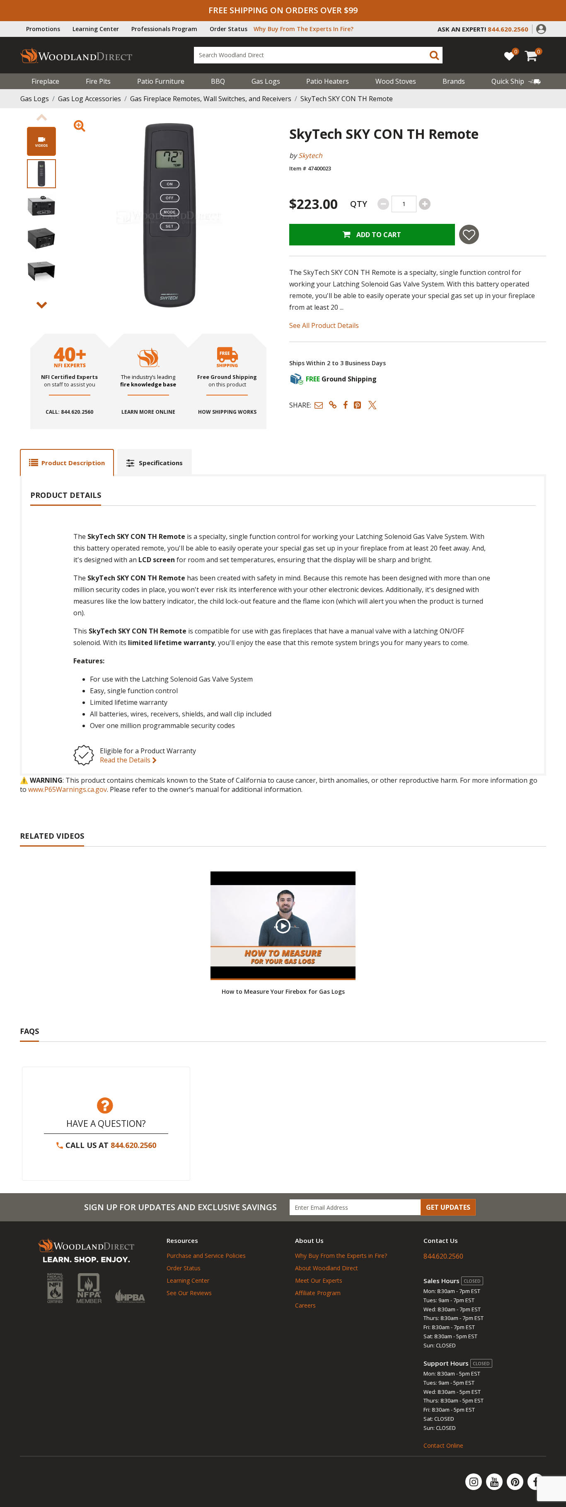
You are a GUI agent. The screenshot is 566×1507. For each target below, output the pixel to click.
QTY (358, 203)
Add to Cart (378, 234)
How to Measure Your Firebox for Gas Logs (283, 991)
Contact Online (443, 1445)
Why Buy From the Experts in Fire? (341, 1255)
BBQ (218, 81)
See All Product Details (324, 325)
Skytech (310, 155)
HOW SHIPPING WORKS (227, 412)
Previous (41, 117)
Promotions (43, 29)
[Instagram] (474, 1482)
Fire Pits (98, 81)
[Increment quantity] (424, 204)
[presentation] (41, 174)
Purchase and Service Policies (206, 1255)
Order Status (228, 29)
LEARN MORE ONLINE (148, 412)
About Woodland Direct (326, 1268)
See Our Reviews (189, 1293)
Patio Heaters (327, 81)
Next (41, 305)
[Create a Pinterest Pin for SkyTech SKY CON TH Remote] (358, 404)
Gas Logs (266, 81)
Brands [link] (454, 81)
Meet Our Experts (318, 1280)
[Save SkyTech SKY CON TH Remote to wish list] (469, 234)
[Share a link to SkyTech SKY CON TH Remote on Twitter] (372, 404)
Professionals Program (164, 29)
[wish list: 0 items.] (509, 56)
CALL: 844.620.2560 (69, 412)
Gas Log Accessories (89, 98)
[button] (541, 28)
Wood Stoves (395, 81)
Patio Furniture (160, 81)
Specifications (161, 463)
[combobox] (318, 55)
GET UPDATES (448, 1207)
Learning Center (96, 29)
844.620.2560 (133, 1145)
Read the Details (126, 759)
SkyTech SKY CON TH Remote (346, 98)
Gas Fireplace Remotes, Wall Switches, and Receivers (210, 98)
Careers (305, 1305)
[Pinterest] (516, 1482)
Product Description (73, 463)
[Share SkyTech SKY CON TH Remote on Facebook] (345, 404)
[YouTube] (495, 1482)
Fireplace (45, 81)
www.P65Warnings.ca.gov (67, 789)
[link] (516, 81)
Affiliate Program (318, 1293)
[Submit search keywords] (434, 55)
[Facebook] (536, 1482)
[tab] (67, 462)
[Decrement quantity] (383, 204)
